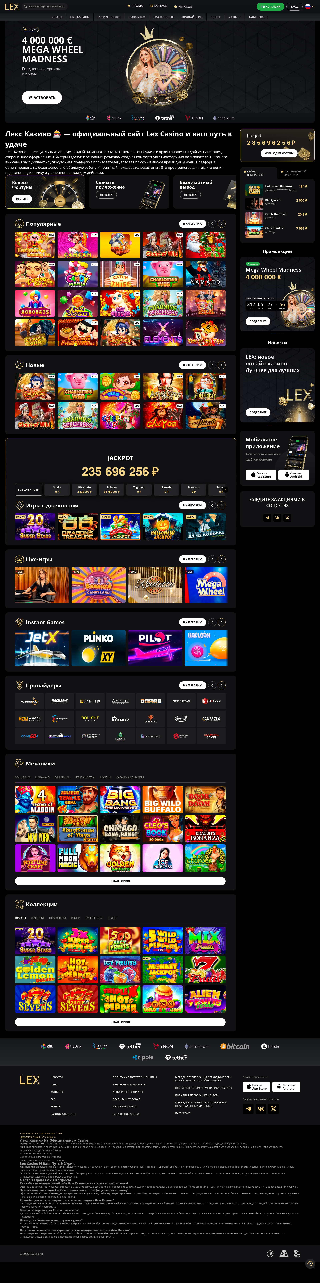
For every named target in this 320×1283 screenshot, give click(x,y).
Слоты (57, 17)
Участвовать (42, 97)
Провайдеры (192, 17)
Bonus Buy (137, 17)
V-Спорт (234, 17)
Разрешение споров (127, 1113)
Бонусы (56, 1106)
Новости (57, 1077)
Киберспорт (258, 17)
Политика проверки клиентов (196, 1095)
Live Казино (80, 17)
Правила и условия (126, 1099)
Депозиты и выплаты (128, 1091)
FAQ (53, 1099)
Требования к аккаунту (129, 1084)
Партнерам (182, 1113)
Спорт (215, 17)
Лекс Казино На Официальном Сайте (41, 1133)
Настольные (164, 17)
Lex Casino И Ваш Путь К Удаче (38, 1136)
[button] (236, 192)
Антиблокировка (125, 1106)
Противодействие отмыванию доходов (203, 1087)
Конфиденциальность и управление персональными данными (201, 1104)
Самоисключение (63, 1113)
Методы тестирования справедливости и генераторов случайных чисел (203, 1079)
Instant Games (109, 17)
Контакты (57, 1091)
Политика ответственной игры (135, 1077)
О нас (54, 1084)
